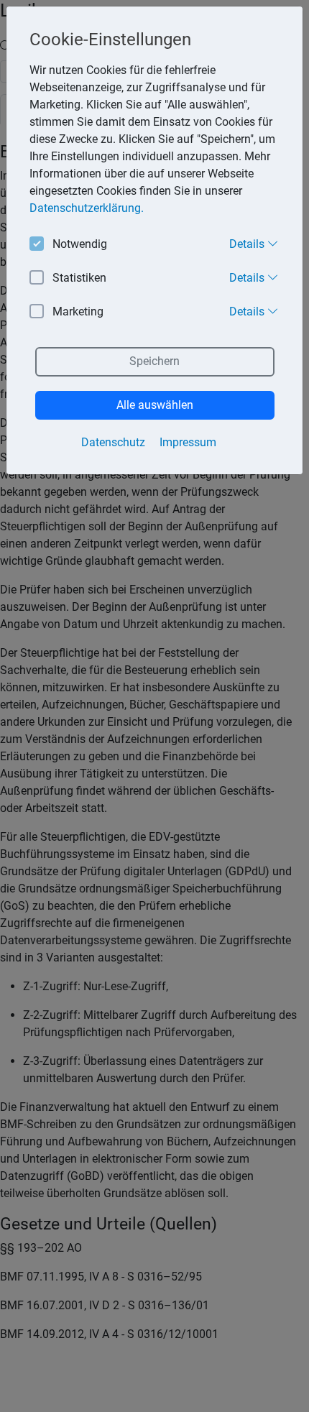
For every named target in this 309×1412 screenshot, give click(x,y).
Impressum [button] (188, 442)
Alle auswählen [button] (154, 405)
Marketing (77, 311)
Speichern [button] (154, 361)
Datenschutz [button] (113, 442)
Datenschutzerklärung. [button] (86, 208)
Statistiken (79, 278)
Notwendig (79, 244)
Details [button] (248, 244)
